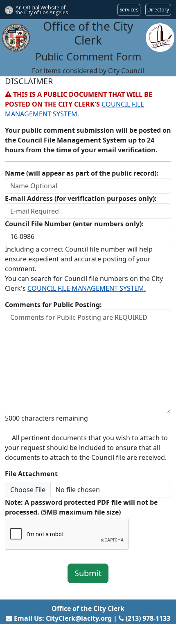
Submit (88, 573)
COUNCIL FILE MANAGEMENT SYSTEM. (86, 288)
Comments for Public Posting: (53, 304)
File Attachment (31, 473)
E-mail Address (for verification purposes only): (81, 198)
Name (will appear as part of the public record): (81, 173)
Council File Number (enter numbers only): (74, 223)
